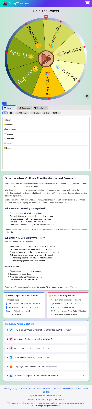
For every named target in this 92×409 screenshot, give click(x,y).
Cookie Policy (43, 389)
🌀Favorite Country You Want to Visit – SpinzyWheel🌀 (69, 304)
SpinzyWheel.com (19, 3)
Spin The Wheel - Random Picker (46, 396)
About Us (56, 389)
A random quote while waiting (62, 307)
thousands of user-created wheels (73, 229)
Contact (46, 392)
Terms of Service (27, 389)
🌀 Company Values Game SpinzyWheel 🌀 (68, 311)
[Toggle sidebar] (4, 103)
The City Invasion (14, 315)
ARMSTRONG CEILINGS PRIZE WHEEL (24, 304)
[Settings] (87, 96)
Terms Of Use (81, 389)
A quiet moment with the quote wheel (65, 315)
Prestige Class (13, 300)
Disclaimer (68, 389)
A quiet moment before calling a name (66, 300)
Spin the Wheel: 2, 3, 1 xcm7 (18, 311)
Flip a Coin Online (55, 399)
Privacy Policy (10, 389)
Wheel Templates (44, 229)
